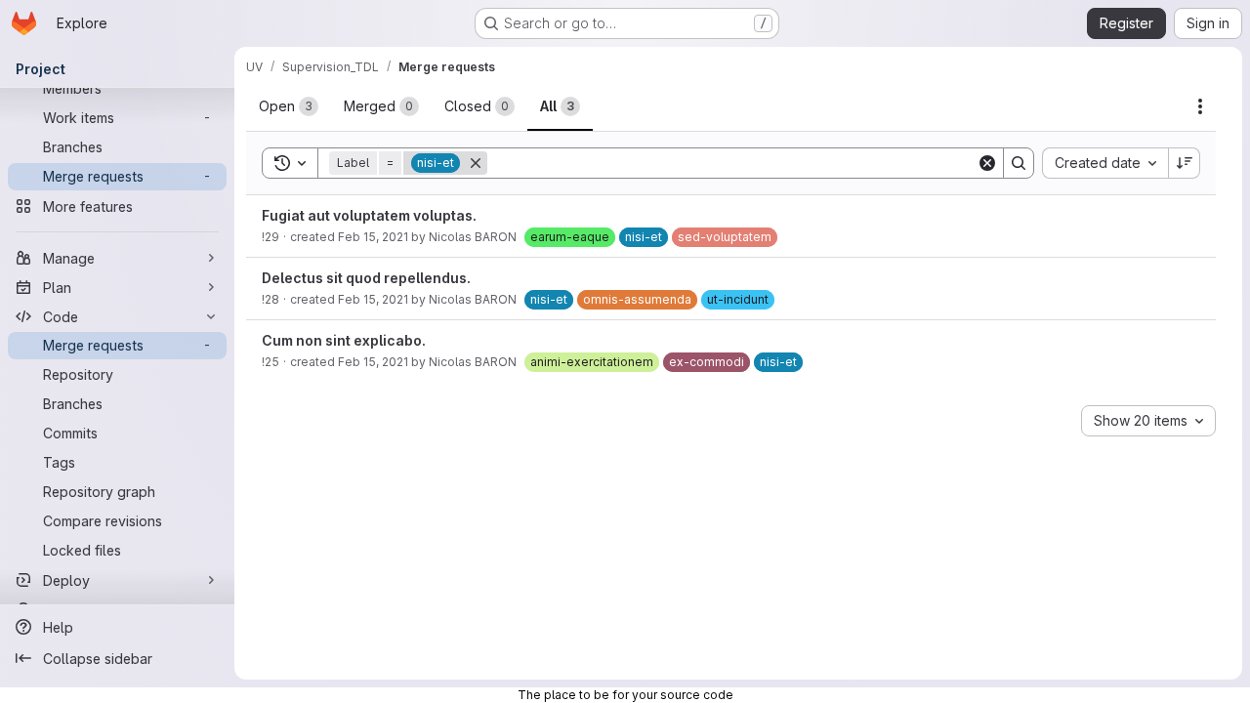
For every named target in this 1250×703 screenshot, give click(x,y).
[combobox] (1105, 163)
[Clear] (987, 163)
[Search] (1018, 163)
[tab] (288, 106)
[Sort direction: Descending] (1184, 163)
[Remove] (475, 163)
